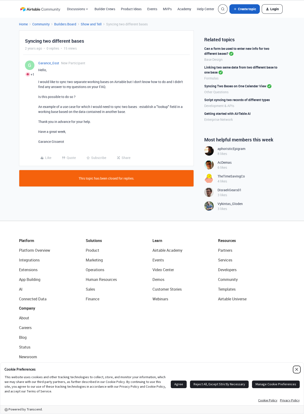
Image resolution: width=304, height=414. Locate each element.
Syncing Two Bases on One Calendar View (235, 86)
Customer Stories (167, 289)
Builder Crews (105, 9)
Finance (92, 299)
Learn (157, 240)
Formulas (211, 78)
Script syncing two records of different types (237, 100)
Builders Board (65, 24)
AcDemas (225, 162)
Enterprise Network (218, 119)
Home (23, 24)
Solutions (94, 240)
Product (92, 250)
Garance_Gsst (48, 63)
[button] (244, 9)
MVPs (167, 9)
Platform (26, 240)
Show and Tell (91, 24)
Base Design (213, 59)
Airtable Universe (232, 299)
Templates (227, 289)
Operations (95, 269)
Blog (23, 337)
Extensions (28, 269)
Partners (225, 250)
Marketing (94, 260)
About (24, 318)
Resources (227, 240)
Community (41, 24)
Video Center (163, 269)
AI (21, 289)
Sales (90, 289)
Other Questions (216, 92)
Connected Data (33, 299)
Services (225, 260)
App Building (29, 279)
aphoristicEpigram (231, 148)
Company (27, 308)
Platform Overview (34, 250)
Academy (184, 9)
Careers (25, 327)
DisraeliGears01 (230, 190)
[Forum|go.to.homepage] (40, 9)
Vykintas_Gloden (230, 203)
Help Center (205, 9)
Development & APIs (219, 105)
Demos (158, 279)
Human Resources (101, 279)
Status (24, 347)
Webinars (160, 299)
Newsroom (28, 356)
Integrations (29, 260)
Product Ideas (131, 9)
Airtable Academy (167, 250)
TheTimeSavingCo (231, 176)
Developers (227, 269)
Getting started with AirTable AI (227, 113)
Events (152, 9)
